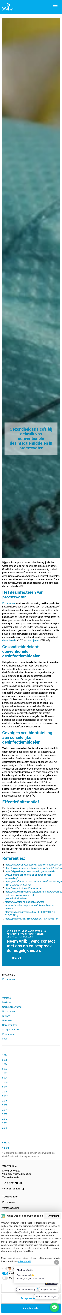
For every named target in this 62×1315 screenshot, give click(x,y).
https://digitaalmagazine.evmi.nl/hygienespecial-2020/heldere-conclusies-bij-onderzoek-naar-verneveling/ (29, 875)
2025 (5, 1059)
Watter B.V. (8, 6)
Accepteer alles (31, 1308)
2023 (5, 1069)
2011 (5, 1123)
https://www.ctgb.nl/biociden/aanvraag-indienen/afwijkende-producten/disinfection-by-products (29, 905)
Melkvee (6, 1002)
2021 (5, 1078)
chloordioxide (9, 640)
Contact (16, 958)
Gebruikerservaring (12, 1007)
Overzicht (54, 1216)
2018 (5, 1091)
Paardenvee (8, 1034)
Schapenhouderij (10, 1029)
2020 (5, 1082)
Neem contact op (14, 1188)
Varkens (6, 997)
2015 (5, 1105)
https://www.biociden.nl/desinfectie (23, 888)
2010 (5, 1127)
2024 (5, 1064)
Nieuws (6, 1016)
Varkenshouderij (10, 1208)
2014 (5, 1109)
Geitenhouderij (9, 1025)
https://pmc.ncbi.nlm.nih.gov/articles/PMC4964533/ (31, 918)
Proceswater (8, 603)
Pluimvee (7, 1020)
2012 (5, 1118)
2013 (5, 1114)
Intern (5, 1038)
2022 (5, 1073)
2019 (5, 1087)
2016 (5, 1100)
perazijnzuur (33, 640)
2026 (5, 1055)
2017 (5, 1096)
